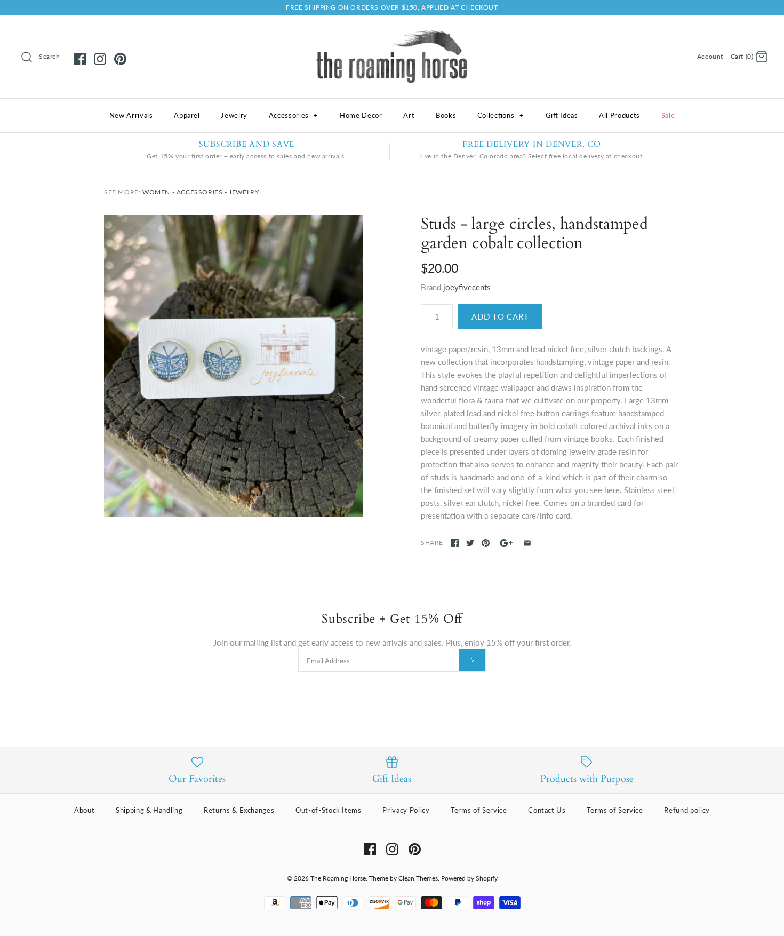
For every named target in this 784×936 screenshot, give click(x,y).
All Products (619, 115)
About (84, 810)
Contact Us (547, 810)
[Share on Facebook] (455, 543)
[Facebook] (80, 59)
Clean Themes (418, 878)
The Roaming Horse (338, 878)
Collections (500, 115)
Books (446, 115)
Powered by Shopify (469, 878)
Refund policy (686, 810)
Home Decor (361, 115)
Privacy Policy (405, 810)
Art (408, 115)
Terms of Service (479, 810)
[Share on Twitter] (470, 543)
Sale (668, 115)
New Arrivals (131, 115)
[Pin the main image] (486, 543)
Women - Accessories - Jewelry (200, 192)
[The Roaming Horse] (392, 32)
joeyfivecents (467, 287)
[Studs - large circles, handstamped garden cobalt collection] (233, 366)
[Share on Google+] (506, 543)
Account (710, 56)
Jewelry (234, 115)
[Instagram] (100, 59)
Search (49, 56)
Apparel (187, 115)
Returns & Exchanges (239, 810)
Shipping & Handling (149, 810)
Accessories (293, 115)
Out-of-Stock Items (328, 810)
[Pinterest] (120, 59)
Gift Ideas (562, 115)
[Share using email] (527, 543)
